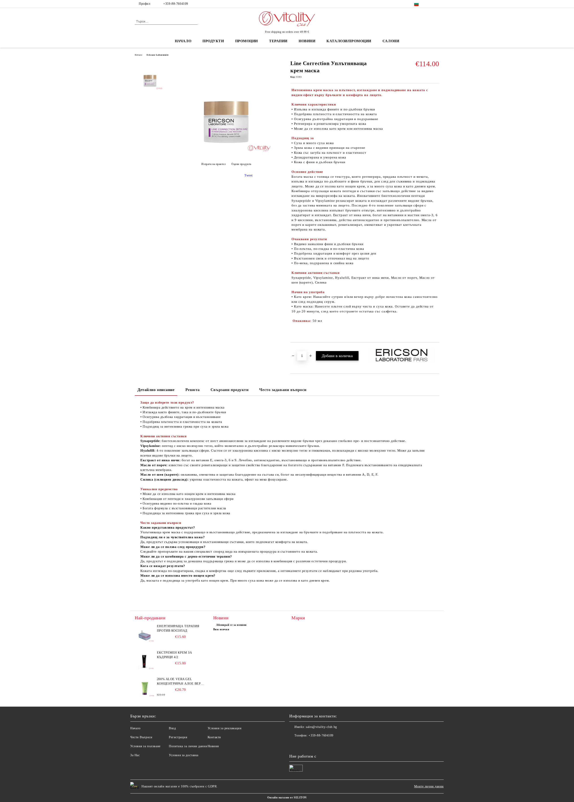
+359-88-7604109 (175, 3)
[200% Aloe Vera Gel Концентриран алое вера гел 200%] (145, 687)
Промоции (246, 41)
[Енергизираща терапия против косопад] (145, 634)
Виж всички (221, 629)
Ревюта (192, 389)
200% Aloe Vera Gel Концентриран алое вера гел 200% (180, 681)
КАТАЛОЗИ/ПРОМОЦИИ (348, 41)
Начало (183, 41)
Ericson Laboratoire (158, 55)
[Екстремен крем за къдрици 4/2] (145, 660)
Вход (172, 728)
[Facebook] (430, 3)
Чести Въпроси (141, 737)
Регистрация (178, 737)
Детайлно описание (156, 389)
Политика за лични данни (188, 746)
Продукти (213, 41)
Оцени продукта (241, 164)
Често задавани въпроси (282, 389)
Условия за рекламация (224, 728)
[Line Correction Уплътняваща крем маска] (226, 153)
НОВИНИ (307, 41)
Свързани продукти (230, 389)
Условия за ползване (145, 746)
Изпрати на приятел (213, 164)
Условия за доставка (183, 755)
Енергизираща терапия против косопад (178, 628)
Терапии (278, 41)
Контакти (214, 737)
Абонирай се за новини (231, 624)
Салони (391, 41)
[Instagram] (436, 3)
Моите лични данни (429, 786)
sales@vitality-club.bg (321, 727)
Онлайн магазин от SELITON (287, 797)
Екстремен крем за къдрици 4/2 (174, 655)
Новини (213, 746)
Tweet (248, 175)
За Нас (135, 755)
